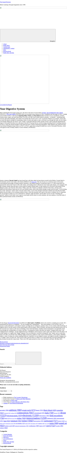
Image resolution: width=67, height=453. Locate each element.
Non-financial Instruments (16, 403)
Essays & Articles (7, 436)
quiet (27, 423)
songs (54, 423)
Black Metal (50, 410)
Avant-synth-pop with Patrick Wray (20, 401)
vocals (59, 426)
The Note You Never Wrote (7, 344)
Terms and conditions (5, 377)
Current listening (7, 434)
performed (51, 421)
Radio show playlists (8, 52)
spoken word (10, 426)
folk (7, 418)
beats (39, 410)
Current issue (6, 47)
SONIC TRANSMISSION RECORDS (52, 112)
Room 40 (34, 182)
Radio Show (6, 45)
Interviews (6, 437)
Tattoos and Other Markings (23, 399)
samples (24, 343)
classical (7, 413)
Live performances (8, 438)
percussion (39, 421)
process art (19, 343)
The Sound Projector (5, 2)
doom (57, 413)
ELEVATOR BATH (13, 323)
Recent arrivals (7, 51)
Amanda (5, 403)
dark (49, 413)
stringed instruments (22, 426)
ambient (15, 410)
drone (1, 343)
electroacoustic (14, 416)
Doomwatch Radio (5, 346)
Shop (4, 50)
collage (14, 413)
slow (47, 423)
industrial (51, 418)
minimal (16, 421)
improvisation (10, 343)
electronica (44, 415)
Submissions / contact (8, 48)
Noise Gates (14, 400)
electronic (30, 415)
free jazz (5, 343)
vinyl (27, 343)
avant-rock (28, 410)
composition (25, 413)
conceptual (39, 413)
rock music (34, 423)
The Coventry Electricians (20, 397)
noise (28, 420)
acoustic (4, 410)
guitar (21, 418)
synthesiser (34, 426)
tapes (42, 426)
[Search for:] (7, 364)
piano (61, 421)
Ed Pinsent (9, 104)
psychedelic (20, 423)
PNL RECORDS (11, 114)
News (4, 440)
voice (4, 428)
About (5, 44)
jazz (15, 343)
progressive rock (10, 423)
